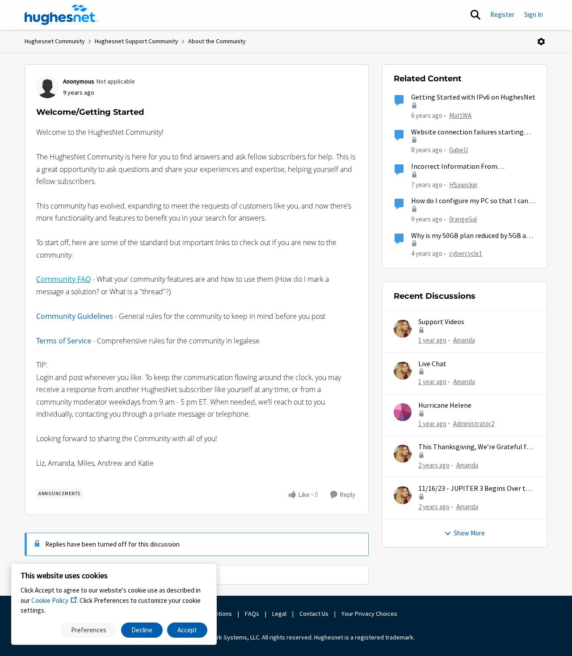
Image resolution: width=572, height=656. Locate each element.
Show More (469, 533)
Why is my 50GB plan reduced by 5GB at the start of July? (470, 236)
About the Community (217, 41)
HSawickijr (463, 184)
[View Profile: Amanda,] (403, 329)
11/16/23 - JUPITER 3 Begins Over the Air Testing (475, 488)
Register (502, 14)
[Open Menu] (541, 41)
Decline (141, 630)
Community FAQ (63, 279)
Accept (187, 630)
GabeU (458, 150)
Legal (279, 614)
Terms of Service (63, 341)
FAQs (252, 614)
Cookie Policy (49, 600)
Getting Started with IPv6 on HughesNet (473, 97)
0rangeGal (463, 219)
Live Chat (432, 363)
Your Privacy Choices (370, 614)
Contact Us (313, 614)
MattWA (460, 115)
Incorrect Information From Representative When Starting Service (469, 166)
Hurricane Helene (444, 405)
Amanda (464, 340)
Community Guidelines (74, 316)
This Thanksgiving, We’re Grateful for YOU (475, 447)
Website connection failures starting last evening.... (467, 132)
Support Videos (441, 322)
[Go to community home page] (61, 14)
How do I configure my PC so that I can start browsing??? (469, 201)
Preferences (88, 630)
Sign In (533, 14)
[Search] (475, 14)
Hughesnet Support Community (136, 41)
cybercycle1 (465, 253)
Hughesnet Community (55, 41)
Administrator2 (473, 423)
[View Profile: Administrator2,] (403, 412)
